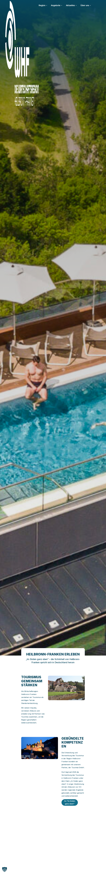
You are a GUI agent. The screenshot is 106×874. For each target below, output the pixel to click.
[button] (4, 869)
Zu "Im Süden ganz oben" (69, 802)
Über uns (85, 6)
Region (42, 6)
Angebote (55, 6)
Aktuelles (70, 6)
